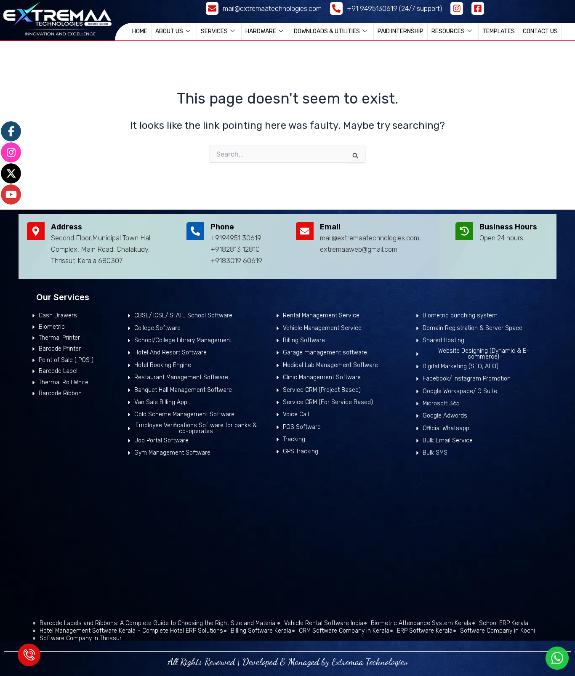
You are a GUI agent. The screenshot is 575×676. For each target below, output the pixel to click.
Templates (498, 31)
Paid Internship (400, 31)
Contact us (540, 31)
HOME (139, 31)
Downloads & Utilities (327, 31)
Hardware (260, 31)
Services (214, 31)
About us (169, 31)
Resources (448, 31)
